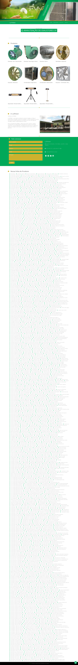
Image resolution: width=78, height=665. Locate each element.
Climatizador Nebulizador (46, 82)
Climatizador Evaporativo (30, 82)
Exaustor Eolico (44, 61)
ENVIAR (11, 162)
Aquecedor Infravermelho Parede (15, 103)
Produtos (61, 22)
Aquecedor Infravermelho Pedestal (31, 103)
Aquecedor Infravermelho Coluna (47, 103)
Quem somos (55, 22)
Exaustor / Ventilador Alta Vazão (63, 82)
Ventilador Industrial (61, 61)
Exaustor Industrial (13, 82)
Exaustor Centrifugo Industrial (31, 61)
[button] (6, 10)
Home (51, 22)
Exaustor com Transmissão (15, 61)
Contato (66, 22)
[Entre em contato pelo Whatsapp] (75, 662)
